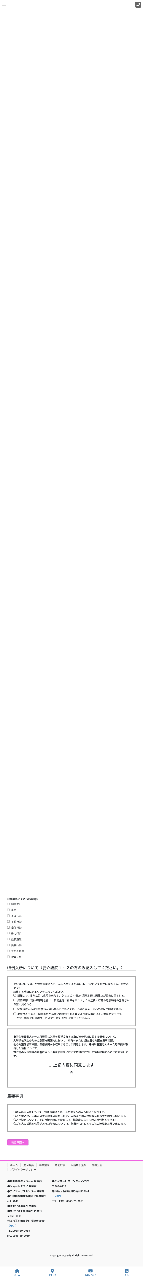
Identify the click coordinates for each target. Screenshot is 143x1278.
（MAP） (12, 1226)
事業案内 (44, 1165)
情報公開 (97, 1165)
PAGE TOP (137, 1261)
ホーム (14, 1165)
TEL (127, 1275)
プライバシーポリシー (23, 1169)
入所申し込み (78, 1165)
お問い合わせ (90, 1275)
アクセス (52, 1275)
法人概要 (28, 1165)
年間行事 (60, 1165)
